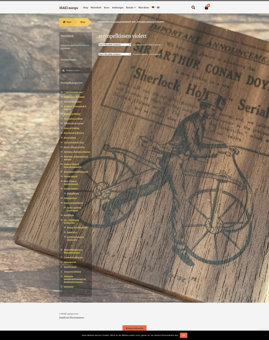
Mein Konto (143, 7)
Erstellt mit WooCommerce (71, 317)
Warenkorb (96, 7)
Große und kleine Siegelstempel (74, 209)
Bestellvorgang (70, 266)
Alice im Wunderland (73, 101)
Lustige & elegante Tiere (74, 142)
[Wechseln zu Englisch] (158, 8)
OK (183, 335)
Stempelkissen (73, 193)
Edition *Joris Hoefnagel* (74, 96)
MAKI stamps (68, 7)
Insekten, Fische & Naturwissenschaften (73, 165)
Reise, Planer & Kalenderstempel (71, 182)
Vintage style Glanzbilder (77, 227)
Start (69, 22)
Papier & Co (72, 232)
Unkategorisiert (70, 198)
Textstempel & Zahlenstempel (76, 171)
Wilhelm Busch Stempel (74, 123)
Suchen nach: (193, 8)
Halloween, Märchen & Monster (77, 151)
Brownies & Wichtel (72, 114)
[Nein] (265, 335)
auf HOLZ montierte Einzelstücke (75, 238)
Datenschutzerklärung (73, 257)
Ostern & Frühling (71, 128)
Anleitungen (117, 7)
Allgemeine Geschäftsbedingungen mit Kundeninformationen (75, 279)
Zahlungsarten (70, 262)
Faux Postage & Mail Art (74, 132)
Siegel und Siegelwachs (73, 203)
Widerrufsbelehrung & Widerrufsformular (73, 251)
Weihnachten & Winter (73, 118)
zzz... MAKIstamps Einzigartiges (71, 221)
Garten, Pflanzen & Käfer (74, 147)
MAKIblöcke (69, 215)
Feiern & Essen (70, 137)
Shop (85, 7)
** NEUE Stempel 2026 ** (74, 92)
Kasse (106, 7)
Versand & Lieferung (72, 271)
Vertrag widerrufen (134, 328)
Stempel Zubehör (71, 188)
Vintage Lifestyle (70, 176)
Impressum (68, 286)
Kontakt (129, 7)
